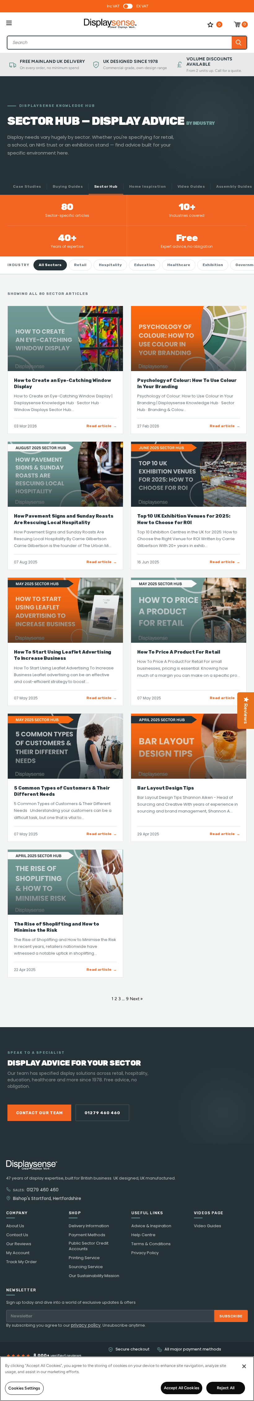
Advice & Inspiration (151, 1226)
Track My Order (21, 1262)
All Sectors (50, 265)
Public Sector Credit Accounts (88, 1246)
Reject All (225, 1388)
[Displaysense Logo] (110, 24)
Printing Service (84, 1258)
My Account (17, 1253)
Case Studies (27, 186)
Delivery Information (89, 1226)
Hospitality (110, 265)
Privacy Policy (145, 1253)
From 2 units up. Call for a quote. (214, 70)
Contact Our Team (39, 1112)
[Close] (244, 1366)
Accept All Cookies (181, 1388)
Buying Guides (68, 186)
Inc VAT (113, 6)
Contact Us (17, 1235)
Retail (80, 265)
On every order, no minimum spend (49, 68)
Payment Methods (87, 1235)
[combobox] (119, 42)
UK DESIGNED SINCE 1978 (130, 61)
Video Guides (191, 186)
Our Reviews (18, 1244)
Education (144, 265)
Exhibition (213, 265)
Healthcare (178, 265)
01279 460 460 (102, 1112)
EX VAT (142, 6)
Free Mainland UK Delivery (52, 61)
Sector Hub (106, 186)
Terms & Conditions (151, 1244)
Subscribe (231, 1316)
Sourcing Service (86, 1267)
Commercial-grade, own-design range (135, 68)
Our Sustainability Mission (94, 1276)
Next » (136, 998)
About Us (15, 1226)
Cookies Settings (24, 1388)
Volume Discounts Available (209, 61)
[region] (127, 1378)
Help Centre (143, 1235)
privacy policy (86, 1325)
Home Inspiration (147, 186)
